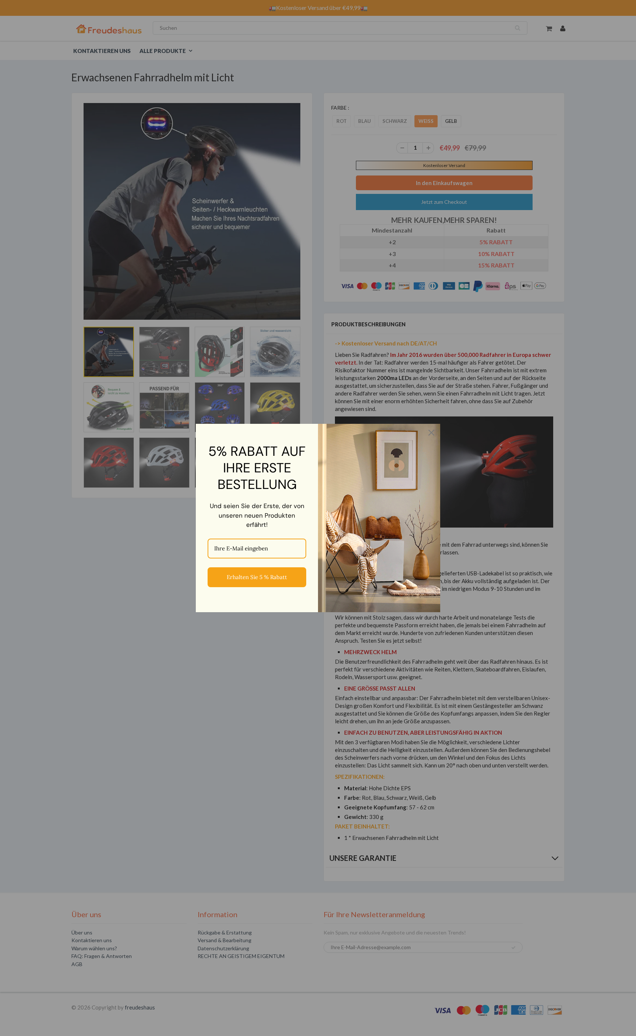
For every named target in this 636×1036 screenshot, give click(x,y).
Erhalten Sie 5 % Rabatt (257, 577)
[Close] (431, 432)
